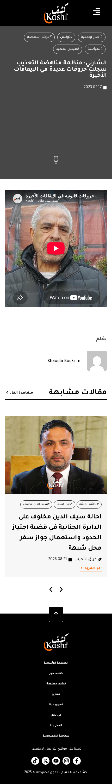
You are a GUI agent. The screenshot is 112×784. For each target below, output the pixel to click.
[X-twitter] (45, 761)
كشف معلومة (56, 683)
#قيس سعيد (67, 49)
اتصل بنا (56, 725)
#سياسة (95, 49)
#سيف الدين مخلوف (36, 504)
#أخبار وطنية (92, 37)
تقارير (56, 694)
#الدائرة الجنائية (89, 504)
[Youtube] (56, 761)
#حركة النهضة (39, 37)
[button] (51, 589)
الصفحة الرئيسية (56, 663)
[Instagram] (66, 761)
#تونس (66, 37)
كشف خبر (56, 673)
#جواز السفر (64, 504)
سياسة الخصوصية (56, 736)
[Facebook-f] (77, 761)
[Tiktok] (35, 761)
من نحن (56, 715)
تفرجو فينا (56, 704)
